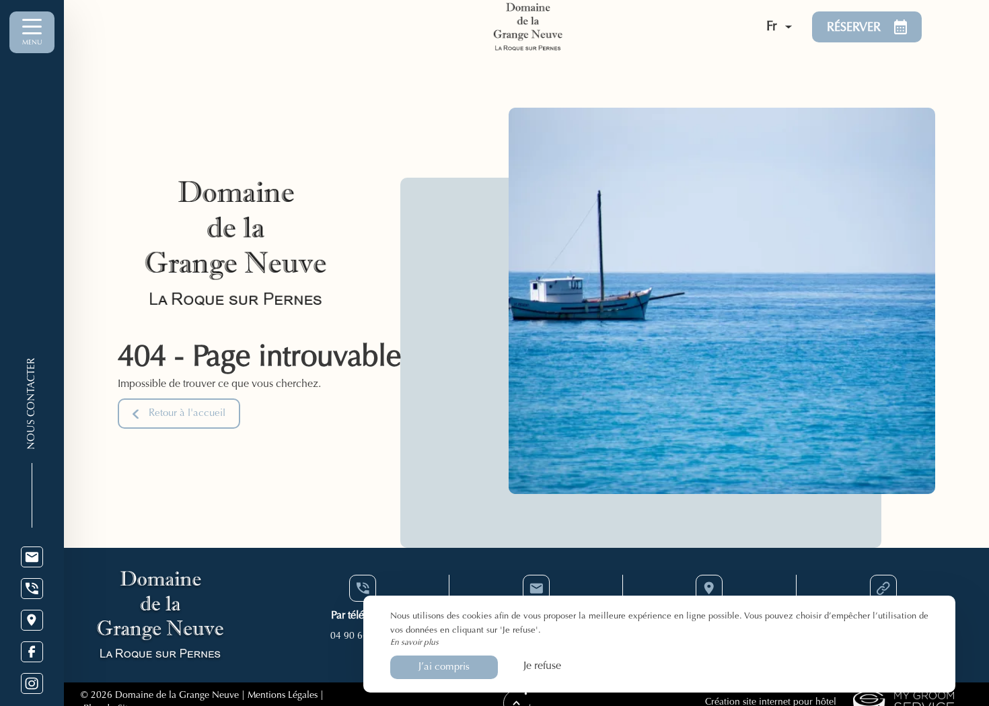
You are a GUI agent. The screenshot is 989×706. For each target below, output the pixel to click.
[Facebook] (31, 652)
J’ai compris (444, 667)
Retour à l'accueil (187, 414)
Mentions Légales (282, 696)
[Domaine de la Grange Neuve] (589, 27)
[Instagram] (31, 683)
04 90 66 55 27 (362, 636)
